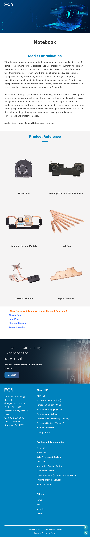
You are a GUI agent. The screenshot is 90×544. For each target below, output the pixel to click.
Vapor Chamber (17, 327)
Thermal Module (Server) (49, 480)
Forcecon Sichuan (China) (49, 405)
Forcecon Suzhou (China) (49, 400)
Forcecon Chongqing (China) (50, 409)
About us (41, 396)
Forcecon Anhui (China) (48, 414)
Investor (41, 509)
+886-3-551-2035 (15, 418)
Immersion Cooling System (50, 466)
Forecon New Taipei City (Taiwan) (53, 419)
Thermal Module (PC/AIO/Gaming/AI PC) (56, 475)
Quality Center (43, 432)
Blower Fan (15, 315)
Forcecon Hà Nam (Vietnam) (50, 423)
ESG (39, 504)
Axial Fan (41, 448)
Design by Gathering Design (45, 533)
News (39, 500)
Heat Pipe (14, 319)
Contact (12, 375)
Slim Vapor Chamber (46, 471)
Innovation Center (45, 428)
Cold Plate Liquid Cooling (49, 457)
